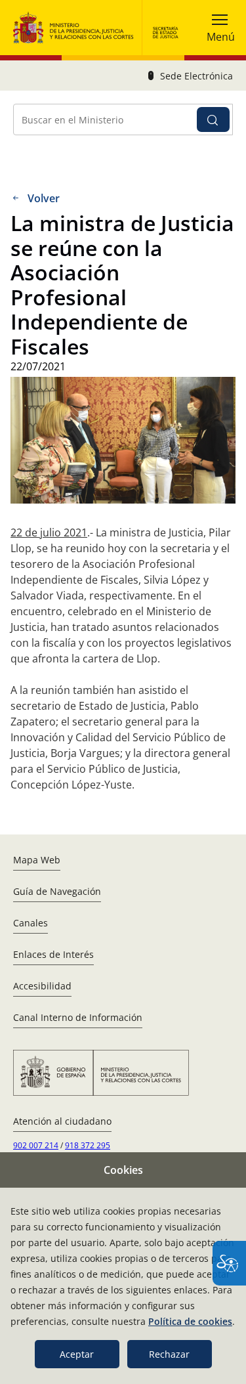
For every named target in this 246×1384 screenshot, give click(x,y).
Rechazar (169, 1354)
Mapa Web (36, 860)
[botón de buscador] (213, 119)
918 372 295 (87, 1145)
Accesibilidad (42, 986)
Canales (30, 923)
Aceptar (77, 1354)
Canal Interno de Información (77, 1017)
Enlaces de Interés (53, 954)
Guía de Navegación (57, 891)
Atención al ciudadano (62, 1121)
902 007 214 (35, 1145)
